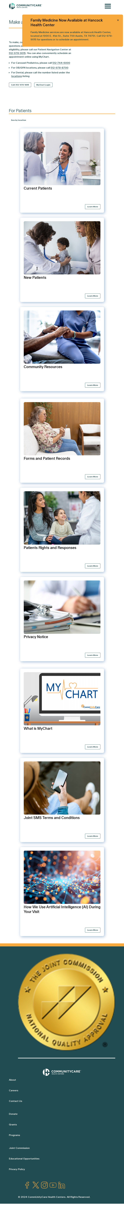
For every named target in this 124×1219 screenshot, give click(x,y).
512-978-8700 (59, 67)
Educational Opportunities (24, 1158)
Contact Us (15, 1101)
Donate (13, 1114)
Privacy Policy (17, 1169)
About (12, 1079)
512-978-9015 (17, 53)
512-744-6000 (61, 62)
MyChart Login (43, 85)
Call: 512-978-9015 (20, 85)
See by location (18, 120)
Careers (13, 1090)
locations (16, 76)
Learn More (92, 206)
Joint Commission (19, 1148)
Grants (13, 1124)
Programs (14, 1135)
